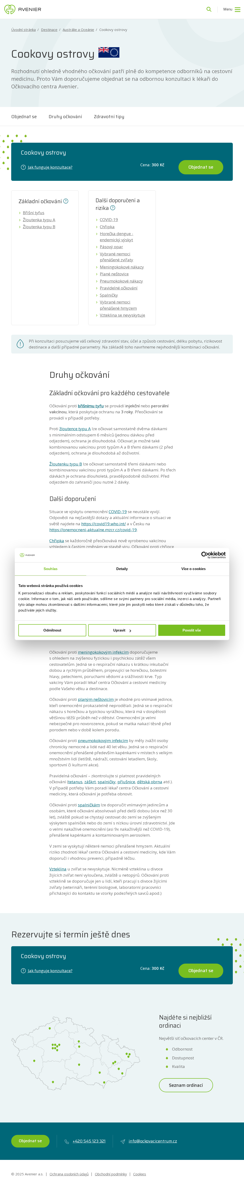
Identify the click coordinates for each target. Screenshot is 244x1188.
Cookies (139, 1174)
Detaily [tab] (122, 569)
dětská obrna (149, 781)
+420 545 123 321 (89, 1141)
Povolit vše (192, 630)
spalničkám (89, 805)
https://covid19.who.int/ (103, 523)
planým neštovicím (96, 699)
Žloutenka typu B (39, 226)
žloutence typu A (75, 428)
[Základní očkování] (65, 200)
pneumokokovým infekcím (103, 740)
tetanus (75, 781)
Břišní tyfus (33, 212)
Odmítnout (52, 630)
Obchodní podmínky (111, 1174)
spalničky (107, 781)
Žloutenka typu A (39, 219)
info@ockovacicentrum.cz (153, 1141)
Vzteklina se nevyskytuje (122, 315)
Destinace (49, 29)
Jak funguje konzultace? (50, 167)
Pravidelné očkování (118, 288)
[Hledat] (209, 9)
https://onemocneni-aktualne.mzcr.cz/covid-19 (93, 529)
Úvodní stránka (23, 29)
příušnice (126, 781)
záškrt (90, 781)
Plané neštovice (114, 274)
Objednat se (24, 116)
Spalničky (109, 295)
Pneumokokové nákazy (121, 281)
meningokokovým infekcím (103, 652)
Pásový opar (111, 246)
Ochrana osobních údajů (69, 1174)
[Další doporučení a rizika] (112, 207)
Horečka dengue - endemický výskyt (116, 237)
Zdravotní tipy (109, 116)
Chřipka (107, 226)
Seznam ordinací (186, 1085)
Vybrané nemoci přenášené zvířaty (116, 257)
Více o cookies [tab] (193, 569)
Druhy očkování (65, 116)
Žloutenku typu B (65, 464)
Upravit (119, 630)
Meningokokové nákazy (122, 267)
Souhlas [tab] (50, 569)
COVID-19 (109, 219)
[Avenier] (23, 9)
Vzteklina (57, 869)
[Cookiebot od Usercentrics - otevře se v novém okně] (205, 555)
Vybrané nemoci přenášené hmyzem (118, 305)
